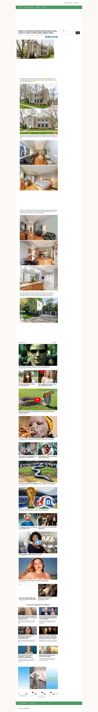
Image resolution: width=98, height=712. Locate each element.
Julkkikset (38, 7)
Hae (63, 30)
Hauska (43, 7)
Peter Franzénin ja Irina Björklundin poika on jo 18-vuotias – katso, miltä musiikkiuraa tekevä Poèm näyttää (48, 637)
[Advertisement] (49, 19)
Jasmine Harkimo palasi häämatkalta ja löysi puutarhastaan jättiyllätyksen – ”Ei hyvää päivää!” (48, 618)
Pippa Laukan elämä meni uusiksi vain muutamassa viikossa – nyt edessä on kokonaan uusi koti (27, 618)
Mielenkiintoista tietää (29, 7)
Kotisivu (20, 7)
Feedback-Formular (68, 2)
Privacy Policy (76, 2)
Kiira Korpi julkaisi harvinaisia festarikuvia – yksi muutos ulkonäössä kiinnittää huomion (25, 656)
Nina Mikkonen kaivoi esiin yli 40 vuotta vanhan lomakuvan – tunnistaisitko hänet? (26, 637)
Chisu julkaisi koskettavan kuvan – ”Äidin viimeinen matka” (47, 656)
